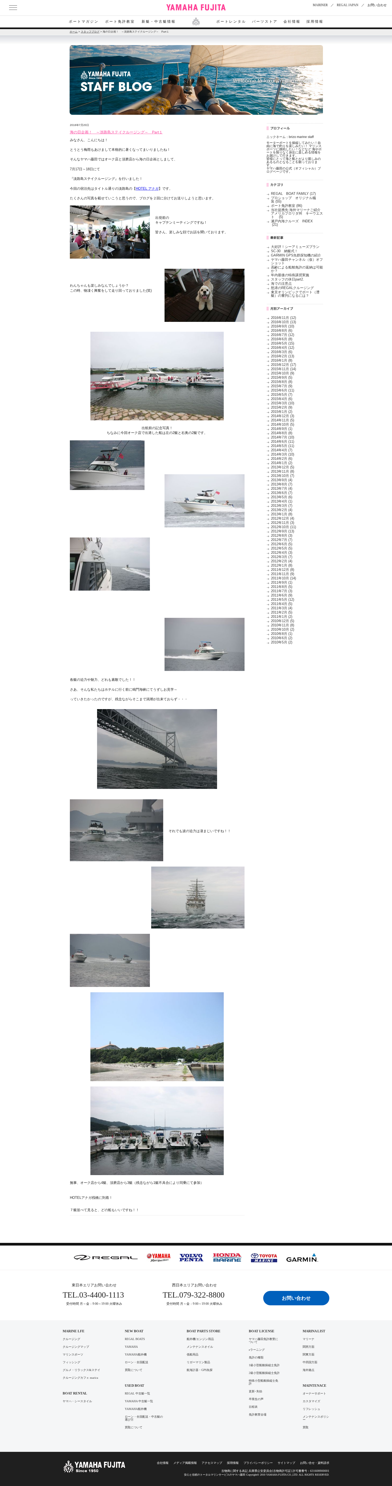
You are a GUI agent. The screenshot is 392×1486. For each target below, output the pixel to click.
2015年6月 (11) (282, 390)
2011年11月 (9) (282, 574)
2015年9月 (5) (281, 378)
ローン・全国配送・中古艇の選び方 (144, 1418)
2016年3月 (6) (281, 352)
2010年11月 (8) (282, 625)
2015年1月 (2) (281, 412)
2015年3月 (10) (282, 403)
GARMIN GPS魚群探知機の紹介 (296, 255)
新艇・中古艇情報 (159, 21)
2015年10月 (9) (282, 373)
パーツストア (265, 21)
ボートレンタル (231, 21)
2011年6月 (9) (281, 595)
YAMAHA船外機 (136, 1354)
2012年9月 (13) (282, 531)
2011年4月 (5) (281, 604)
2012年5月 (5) (281, 548)
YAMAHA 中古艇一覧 (139, 1401)
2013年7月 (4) (281, 489)
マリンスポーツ (73, 1354)
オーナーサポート (314, 1393)
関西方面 (308, 1346)
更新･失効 (255, 1391)
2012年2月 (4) (281, 561)
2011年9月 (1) (281, 582)
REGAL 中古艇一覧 (137, 1393)
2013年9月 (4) (281, 480)
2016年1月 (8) (281, 360)
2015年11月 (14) (283, 369)
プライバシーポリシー (258, 1462)
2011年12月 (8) (282, 570)
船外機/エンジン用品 (200, 1339)
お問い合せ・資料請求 (314, 1462)
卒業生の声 (256, 1399)
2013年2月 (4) (281, 510)
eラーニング (257, 1349)
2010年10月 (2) (282, 629)
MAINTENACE (314, 1385)
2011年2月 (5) (281, 612)
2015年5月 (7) (281, 395)
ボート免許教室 (120, 21)
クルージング (71, 1339)
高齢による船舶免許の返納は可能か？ (297, 269)
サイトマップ (286, 1462)
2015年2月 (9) (281, 407)
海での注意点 (281, 284)
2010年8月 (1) (281, 634)
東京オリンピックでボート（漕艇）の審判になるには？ (295, 294)
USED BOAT (134, 1385)
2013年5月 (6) (281, 497)
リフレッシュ (311, 1409)
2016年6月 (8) (281, 339)
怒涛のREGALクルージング (292, 288)
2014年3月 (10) (282, 454)
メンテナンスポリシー (316, 1418)
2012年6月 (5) (281, 544)
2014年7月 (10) (282, 437)
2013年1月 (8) (281, 514)
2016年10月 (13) (283, 322)
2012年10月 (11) (283, 527)
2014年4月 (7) (281, 450)
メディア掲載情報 (185, 1462)
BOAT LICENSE (261, 1331)
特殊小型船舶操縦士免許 (263, 1382)
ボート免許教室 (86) (286, 206)
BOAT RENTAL (75, 1393)
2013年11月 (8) (282, 471)
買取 (306, 1427)
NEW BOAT (134, 1331)
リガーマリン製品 (198, 1362)
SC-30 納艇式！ (284, 251)
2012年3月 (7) (281, 557)
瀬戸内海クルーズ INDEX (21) (293, 223)
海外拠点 (308, 1370)
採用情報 (314, 21)
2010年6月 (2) (281, 638)
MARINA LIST (314, 1331)
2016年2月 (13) (282, 356)
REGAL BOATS (135, 1339)
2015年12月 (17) (283, 365)
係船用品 (192, 1354)
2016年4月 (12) (282, 348)
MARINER (320, 5)
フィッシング (71, 1362)
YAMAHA (131, 1346)
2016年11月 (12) (283, 318)
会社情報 (292, 21)
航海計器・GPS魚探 (200, 1370)
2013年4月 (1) (281, 501)
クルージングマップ (76, 1346)
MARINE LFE (74, 1331)
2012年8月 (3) (281, 535)
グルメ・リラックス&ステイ (81, 1370)
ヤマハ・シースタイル (77, 1401)
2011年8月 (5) (281, 587)
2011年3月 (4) (281, 608)
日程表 (253, 1406)
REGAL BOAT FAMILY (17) (293, 194)
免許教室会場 (257, 1414)
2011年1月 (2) (281, 617)
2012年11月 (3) (282, 523)
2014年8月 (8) (281, 433)
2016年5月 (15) (282, 343)
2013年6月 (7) (281, 493)
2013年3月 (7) (281, 506)
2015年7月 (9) (281, 386)
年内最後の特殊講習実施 (290, 275)
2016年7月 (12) (282, 335)
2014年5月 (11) (282, 446)
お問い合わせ (377, 5)
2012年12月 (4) (282, 518)
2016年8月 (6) (281, 331)
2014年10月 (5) (282, 424)
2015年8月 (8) (281, 382)
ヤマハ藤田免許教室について (263, 1340)
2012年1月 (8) (281, 565)
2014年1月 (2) (281, 463)
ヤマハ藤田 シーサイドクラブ (196, 7)
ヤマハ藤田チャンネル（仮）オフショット (297, 261)
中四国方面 (310, 1362)
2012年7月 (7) (281, 540)
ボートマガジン (84, 21)
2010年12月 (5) (282, 621)
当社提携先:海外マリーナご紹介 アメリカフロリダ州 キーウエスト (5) (299, 213)
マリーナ (308, 1339)
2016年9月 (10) (282, 326)
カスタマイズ (311, 1401)
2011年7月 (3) (281, 591)
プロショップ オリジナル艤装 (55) (293, 199)
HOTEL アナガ (147, 189)
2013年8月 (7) (281, 484)
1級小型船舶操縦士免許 (264, 1365)
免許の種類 (256, 1357)
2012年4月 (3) (281, 553)
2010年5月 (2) (281, 642)
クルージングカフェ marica (80, 1377)
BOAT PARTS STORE (204, 1331)
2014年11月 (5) (282, 420)
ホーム (74, 31)
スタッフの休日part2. (287, 279)
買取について (133, 1370)
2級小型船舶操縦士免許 (264, 1373)
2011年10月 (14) (283, 578)
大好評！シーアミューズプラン (295, 247)
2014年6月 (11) (282, 442)
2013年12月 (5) (282, 467)
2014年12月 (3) (282, 416)
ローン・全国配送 (136, 1362)
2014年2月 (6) (281, 459)
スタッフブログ (90, 31)
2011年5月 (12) (282, 600)
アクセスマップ (212, 1462)
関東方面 (308, 1354)
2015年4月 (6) (281, 399)
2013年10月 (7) (282, 476)
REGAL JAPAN (347, 5)
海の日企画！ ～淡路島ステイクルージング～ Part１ (116, 132)
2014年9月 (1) (281, 429)
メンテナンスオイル (200, 1346)
